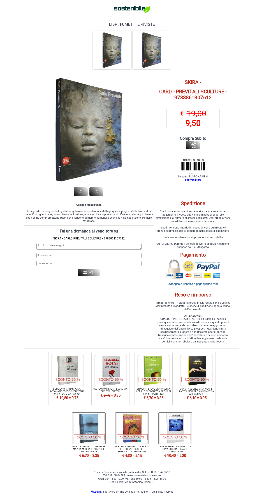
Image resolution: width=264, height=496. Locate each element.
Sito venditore (193, 179)
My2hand (96, 491)
